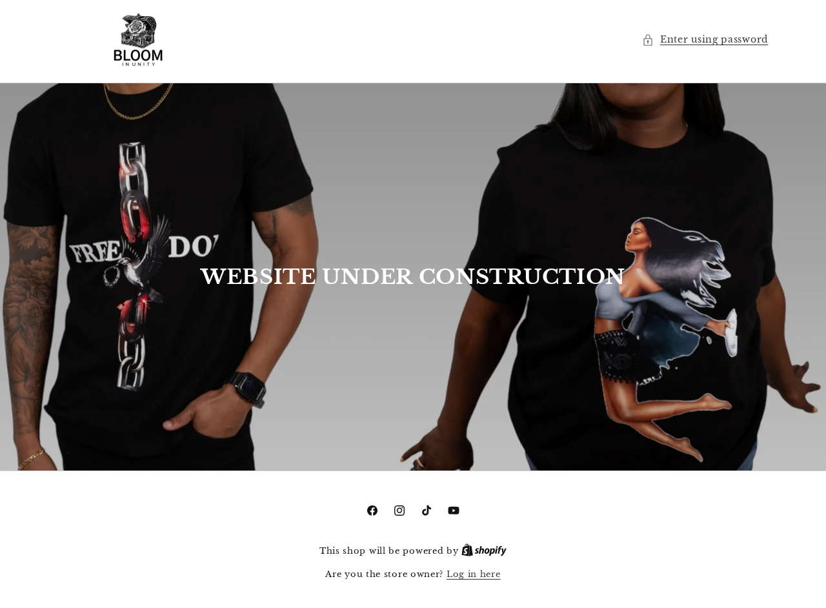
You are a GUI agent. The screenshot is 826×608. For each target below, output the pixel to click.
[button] (705, 40)
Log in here (474, 574)
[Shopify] (484, 550)
